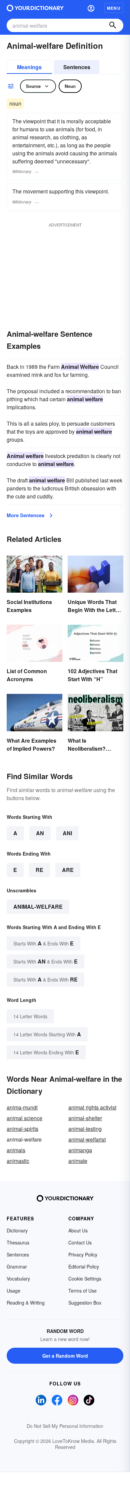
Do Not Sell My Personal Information (65, 1426)
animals (16, 1150)
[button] (91, 8)
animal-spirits (22, 1129)
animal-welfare (38, 906)
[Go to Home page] (35, 8)
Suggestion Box (84, 1302)
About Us (78, 1230)
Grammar (17, 1266)
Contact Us (80, 1242)
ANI (67, 833)
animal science (24, 1118)
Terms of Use (82, 1290)
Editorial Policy (83, 1266)
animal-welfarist (87, 1139)
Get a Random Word (65, 1355)
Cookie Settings (84, 1278)
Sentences (76, 67)
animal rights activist (92, 1107)
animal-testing (85, 1129)
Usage (13, 1290)
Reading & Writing (26, 1302)
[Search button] (113, 25)
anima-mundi (22, 1107)
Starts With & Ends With (43, 943)
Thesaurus (18, 1242)
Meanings (29, 67)
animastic (18, 1161)
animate (77, 1161)
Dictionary (17, 1230)
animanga (80, 1150)
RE (39, 870)
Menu (114, 8)
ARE (68, 870)
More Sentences (25, 515)
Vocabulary (18, 1278)
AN (40, 833)
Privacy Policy (82, 1254)
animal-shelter (85, 1118)
